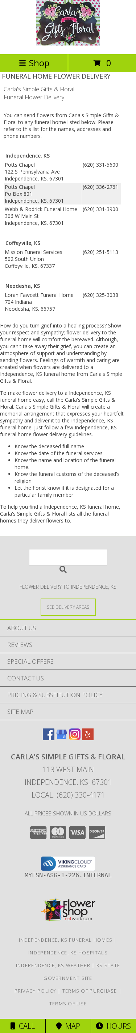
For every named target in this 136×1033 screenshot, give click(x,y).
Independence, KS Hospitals (68, 952)
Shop (39, 63)
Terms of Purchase (89, 991)
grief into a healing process (72, 325)
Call (25, 1026)
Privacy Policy (35, 991)
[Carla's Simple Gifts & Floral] (68, 43)
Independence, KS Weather (53, 965)
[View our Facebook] (48, 738)
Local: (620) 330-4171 (68, 795)
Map (71, 1026)
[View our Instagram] (75, 738)
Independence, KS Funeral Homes (65, 940)
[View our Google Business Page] (61, 738)
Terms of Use (68, 1003)
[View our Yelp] (88, 738)
